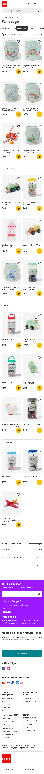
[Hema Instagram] (8, 668)
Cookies (5, 748)
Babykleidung (7, 698)
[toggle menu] (40, 4)
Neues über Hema (8, 722)
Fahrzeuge (22, 28)
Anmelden (22, 653)
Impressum (24, 748)
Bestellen (7, 611)
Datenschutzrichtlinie (24, 745)
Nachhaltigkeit (7, 728)
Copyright (14, 748)
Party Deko (6, 708)
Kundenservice (7, 734)
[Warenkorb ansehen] (35, 4)
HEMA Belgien (28, 724)
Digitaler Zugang (8, 745)
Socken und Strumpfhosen (12, 557)
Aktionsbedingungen (9, 731)
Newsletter (27, 698)
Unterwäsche (7, 565)
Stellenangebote (8, 725)
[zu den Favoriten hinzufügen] (18, 41)
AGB (36, 745)
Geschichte (6, 718)
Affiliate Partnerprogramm (32, 701)
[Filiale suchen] (39, 593)
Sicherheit (5, 738)
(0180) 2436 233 (8, 621)
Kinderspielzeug (11, 17)
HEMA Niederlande (30, 721)
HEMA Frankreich (29, 727)
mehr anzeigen (35, 544)
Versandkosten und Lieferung (15, 605)
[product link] (11, 50)
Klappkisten (6, 711)
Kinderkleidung (8, 550)
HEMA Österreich (29, 730)
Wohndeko (6, 704)
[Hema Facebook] (3, 668)
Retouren (7, 608)
